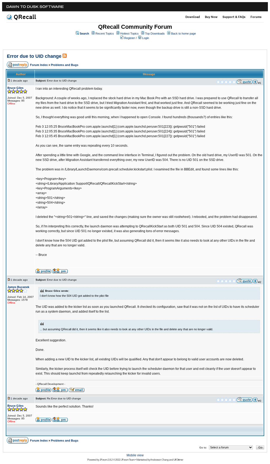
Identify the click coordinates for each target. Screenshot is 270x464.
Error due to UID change (34, 56)
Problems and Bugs (64, 64)
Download (192, 17)
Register (129, 38)
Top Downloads (155, 33)
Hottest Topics (129, 33)
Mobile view (135, 455)
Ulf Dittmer (178, 459)
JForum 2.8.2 (106, 459)
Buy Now (211, 17)
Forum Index (39, 64)
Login (145, 38)
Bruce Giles (15, 87)
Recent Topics (104, 33)
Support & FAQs (234, 17)
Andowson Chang (159, 459)
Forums (256, 17)
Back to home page (183, 33)
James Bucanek (18, 287)
